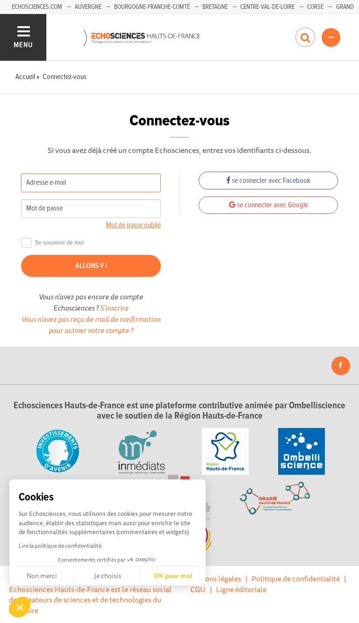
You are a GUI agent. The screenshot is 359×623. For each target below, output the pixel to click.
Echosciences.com (37, 7)
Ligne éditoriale (241, 589)
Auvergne (88, 7)
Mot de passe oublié (133, 225)
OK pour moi (173, 576)
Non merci (42, 576)
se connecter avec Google (272, 205)
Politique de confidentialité (295, 578)
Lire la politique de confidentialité (60, 545)
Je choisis (107, 576)
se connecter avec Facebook (270, 181)
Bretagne (215, 7)
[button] (19, 607)
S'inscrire (114, 308)
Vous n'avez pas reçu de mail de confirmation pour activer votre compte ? (91, 324)
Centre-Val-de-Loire (267, 7)
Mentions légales (213, 578)
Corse (315, 7)
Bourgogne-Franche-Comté (152, 7)
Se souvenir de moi (59, 243)
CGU (198, 589)
